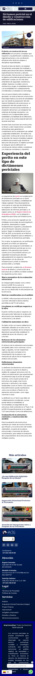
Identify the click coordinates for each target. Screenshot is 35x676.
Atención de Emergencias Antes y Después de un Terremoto (16, 525)
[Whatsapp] (21, 3)
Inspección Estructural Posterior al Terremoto (16, 501)
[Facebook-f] (13, 3)
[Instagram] (16, 3)
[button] (25, 8)
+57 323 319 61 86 (9, 553)
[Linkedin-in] (19, 3)
